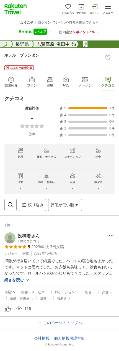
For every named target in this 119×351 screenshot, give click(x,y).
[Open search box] (10, 205)
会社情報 (42, 338)
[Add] (108, 57)
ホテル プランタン (21, 55)
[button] (22, 237)
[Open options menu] (111, 235)
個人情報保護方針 (69, 338)
